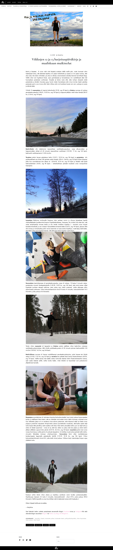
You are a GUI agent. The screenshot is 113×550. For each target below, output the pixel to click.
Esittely (9, 6)
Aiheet (9, 2)
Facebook (67, 511)
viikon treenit (36, 520)
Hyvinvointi (30, 525)
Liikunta (46, 525)
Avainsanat (72, 6)
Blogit (14, 2)
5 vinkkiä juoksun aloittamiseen (37, 6)
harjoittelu (37, 518)
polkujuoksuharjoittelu (70, 518)
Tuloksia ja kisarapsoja (20, 6)
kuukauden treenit (59, 518)
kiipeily (42, 518)
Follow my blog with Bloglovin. (58, 514)
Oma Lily (25, 2)
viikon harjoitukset (81, 518)
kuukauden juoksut (49, 518)
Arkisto (79, 6)
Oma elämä (38, 525)
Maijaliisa (60, 55)
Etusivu (4, 6)
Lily (56, 548)
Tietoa (19, 2)
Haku (84, 6)
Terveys (52, 525)
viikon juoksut (29, 520)
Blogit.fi (44, 514)
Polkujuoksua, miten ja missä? (57, 6)
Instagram (79, 511)
